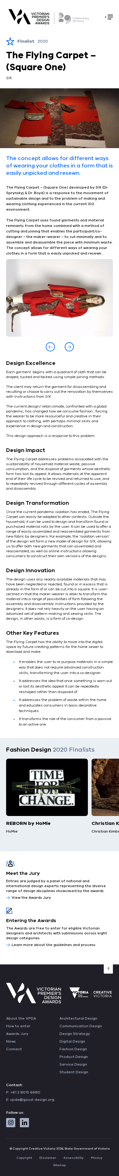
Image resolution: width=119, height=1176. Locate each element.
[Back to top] (108, 969)
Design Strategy (75, 1033)
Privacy (97, 1158)
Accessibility (73, 1158)
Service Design (73, 1064)
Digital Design (72, 1041)
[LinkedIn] (24, 1122)
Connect (14, 1049)
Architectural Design (78, 1018)
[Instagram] (10, 1122)
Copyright (24, 1158)
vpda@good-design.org (32, 1099)
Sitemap (59, 1165)
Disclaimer (47, 1158)
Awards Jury (17, 1033)
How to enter (18, 1026)
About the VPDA (21, 1018)
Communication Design (81, 1026)
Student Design (74, 1072)
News (11, 1041)
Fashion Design (73, 1049)
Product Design (74, 1056)
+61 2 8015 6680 (25, 1092)
